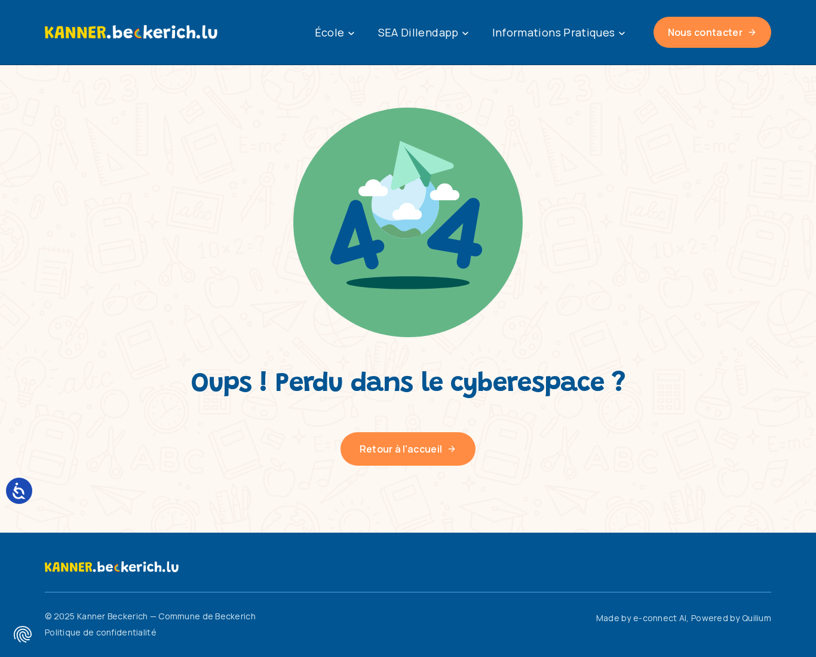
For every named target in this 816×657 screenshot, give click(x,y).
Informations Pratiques (553, 32)
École (330, 32)
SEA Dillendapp (418, 32)
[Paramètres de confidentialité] (22, 634)
